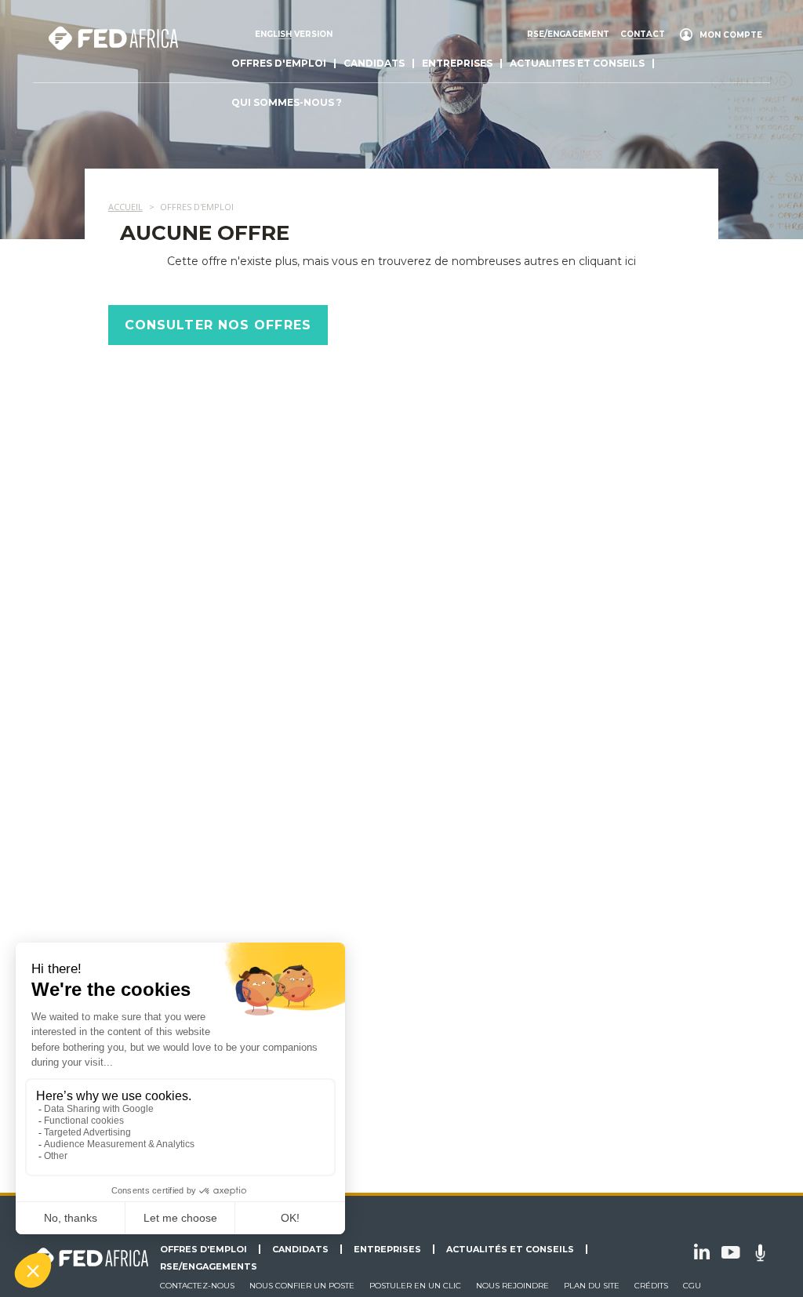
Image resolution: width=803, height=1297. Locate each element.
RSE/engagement (568, 34)
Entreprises (457, 63)
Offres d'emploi (278, 63)
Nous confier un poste (301, 1286)
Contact (642, 34)
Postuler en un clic (415, 1286)
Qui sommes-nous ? (286, 102)
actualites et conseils (577, 63)
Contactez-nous (197, 1286)
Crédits (651, 1286)
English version (293, 34)
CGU (692, 1286)
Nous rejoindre (512, 1286)
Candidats (374, 63)
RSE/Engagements (208, 1266)
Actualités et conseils (510, 1249)
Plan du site (592, 1286)
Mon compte (730, 35)
